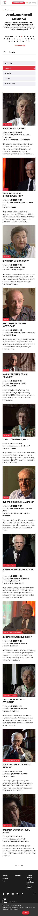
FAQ (4, 881)
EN (30, 3)
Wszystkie (8, 36)
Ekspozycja (5, 875)
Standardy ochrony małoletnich (30, 887)
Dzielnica (8, 73)
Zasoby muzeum (9, 10)
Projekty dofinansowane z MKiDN (31, 882)
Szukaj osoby (19, 45)
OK (26, 912)
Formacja (8, 68)
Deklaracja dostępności (30, 878)
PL (27, 3)
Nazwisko (8, 63)
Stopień (7, 78)
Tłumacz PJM (17, 875)
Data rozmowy (10, 83)
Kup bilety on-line (18, 2)
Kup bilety (5, 878)
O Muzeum (29, 875)
